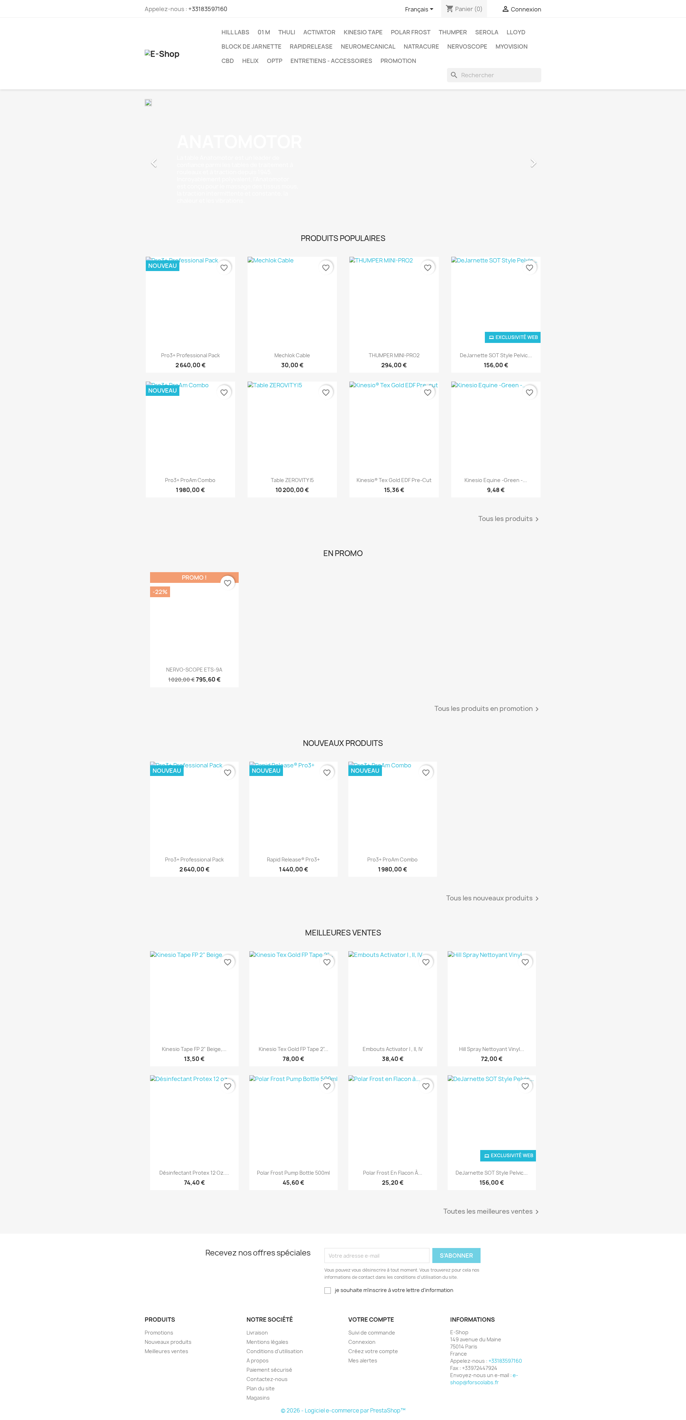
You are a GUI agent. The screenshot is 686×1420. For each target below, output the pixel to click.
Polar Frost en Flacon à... (392, 1172)
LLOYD (516, 32)
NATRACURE (421, 46)
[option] (343, 159)
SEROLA (486, 32)
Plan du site (261, 1388)
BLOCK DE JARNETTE (252, 46)
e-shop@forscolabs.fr (484, 1379)
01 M (264, 32)
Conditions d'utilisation (275, 1351)
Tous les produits (509, 519)
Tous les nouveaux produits (493, 898)
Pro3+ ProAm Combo (190, 480)
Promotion (398, 61)
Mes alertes (362, 1360)
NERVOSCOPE (467, 46)
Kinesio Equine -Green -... (495, 480)
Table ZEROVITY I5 (292, 480)
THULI (286, 32)
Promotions (159, 1332)
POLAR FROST (411, 32)
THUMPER (453, 32)
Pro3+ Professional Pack (190, 355)
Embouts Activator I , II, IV (393, 1049)
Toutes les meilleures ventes (492, 1212)
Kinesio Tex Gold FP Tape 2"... (293, 1049)
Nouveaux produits (168, 1341)
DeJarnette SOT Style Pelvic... (496, 355)
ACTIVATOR (319, 32)
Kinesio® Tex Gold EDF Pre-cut (394, 480)
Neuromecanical (368, 46)
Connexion (362, 1341)
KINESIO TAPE (363, 32)
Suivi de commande (371, 1332)
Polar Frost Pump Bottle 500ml (293, 1172)
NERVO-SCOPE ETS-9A (194, 669)
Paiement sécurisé (269, 1369)
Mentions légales (267, 1341)
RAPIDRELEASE (311, 46)
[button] (174, 159)
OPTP (274, 61)
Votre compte (371, 1319)
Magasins (258, 1397)
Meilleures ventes (166, 1351)
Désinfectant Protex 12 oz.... (194, 1172)
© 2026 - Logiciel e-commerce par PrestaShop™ (343, 1410)
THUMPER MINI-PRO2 (394, 355)
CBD (228, 61)
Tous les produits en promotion (487, 709)
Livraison (257, 1332)
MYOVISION (512, 46)
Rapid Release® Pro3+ (293, 859)
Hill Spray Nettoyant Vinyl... (491, 1049)
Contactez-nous (267, 1379)
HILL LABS (235, 32)
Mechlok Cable (292, 355)
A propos (258, 1360)
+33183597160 (207, 9)
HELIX (250, 61)
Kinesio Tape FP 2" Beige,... (194, 1049)
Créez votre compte (373, 1351)
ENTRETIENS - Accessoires (331, 61)
